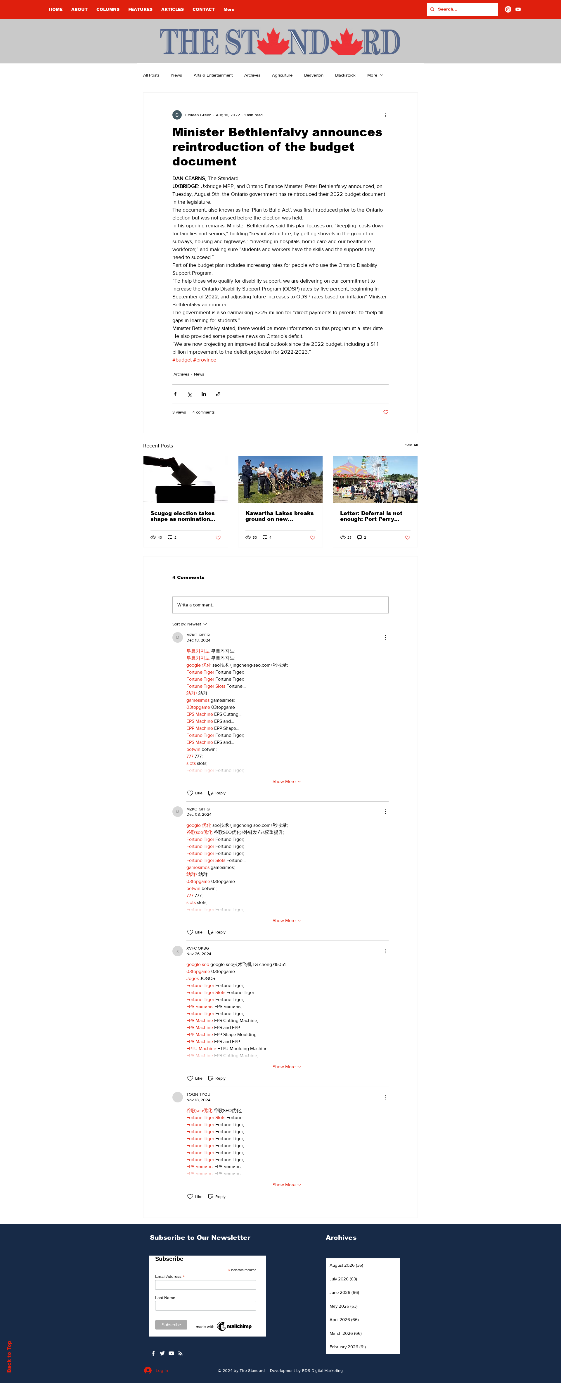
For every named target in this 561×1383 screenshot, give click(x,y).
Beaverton (313, 74)
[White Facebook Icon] (153, 1353)
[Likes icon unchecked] (190, 793)
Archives (252, 74)
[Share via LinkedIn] (204, 394)
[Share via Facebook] (175, 394)
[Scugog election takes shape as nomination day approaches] (185, 479)
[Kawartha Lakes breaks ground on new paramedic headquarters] (280, 479)
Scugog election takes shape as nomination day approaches (182, 516)
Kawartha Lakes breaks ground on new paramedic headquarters (279, 516)
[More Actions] (385, 637)
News (176, 74)
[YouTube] (518, 9)
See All (411, 444)
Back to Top (9, 1357)
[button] (108, 9)
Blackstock (345, 74)
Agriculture (282, 74)
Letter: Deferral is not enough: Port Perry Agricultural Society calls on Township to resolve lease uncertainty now (371, 516)
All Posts (151, 74)
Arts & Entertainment (213, 74)
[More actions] (385, 114)
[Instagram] (508, 9)
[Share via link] (218, 394)
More (372, 74)
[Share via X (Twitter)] (189, 394)
